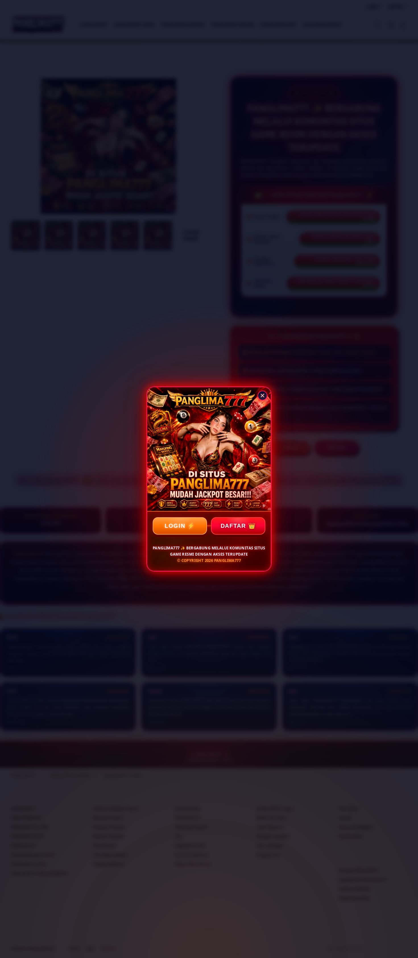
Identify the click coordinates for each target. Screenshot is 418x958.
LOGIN (175, 526)
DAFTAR (233, 526)
